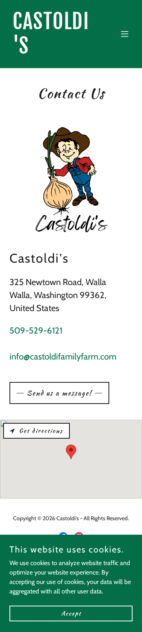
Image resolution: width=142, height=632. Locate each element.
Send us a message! (59, 393)
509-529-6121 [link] (35, 330)
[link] (52, 51)
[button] (125, 34)
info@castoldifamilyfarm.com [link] (62, 356)
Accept (71, 613)
